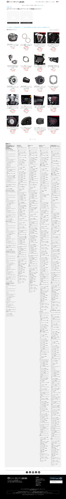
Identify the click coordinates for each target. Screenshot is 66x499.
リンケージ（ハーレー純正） (44, 215)
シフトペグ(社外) (42, 365)
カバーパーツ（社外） (43, 244)
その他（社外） (20, 265)
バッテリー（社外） (43, 287)
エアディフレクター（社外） (22, 155)
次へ (35, 139)
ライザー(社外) (31, 175)
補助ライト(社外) (42, 165)
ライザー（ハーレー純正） (44, 177)
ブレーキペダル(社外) (21, 202)
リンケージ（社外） (43, 216)
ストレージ (41, 310)
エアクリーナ (8, 300)
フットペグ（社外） (43, 204)
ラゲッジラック (53, 206)
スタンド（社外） (54, 232)
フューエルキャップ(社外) (44, 398)
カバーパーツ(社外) (32, 230)
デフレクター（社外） (54, 160)
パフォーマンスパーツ (9, 271)
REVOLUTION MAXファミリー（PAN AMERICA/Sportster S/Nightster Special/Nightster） (10, 147)
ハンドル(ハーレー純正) (32, 171)
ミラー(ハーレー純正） (54, 363)
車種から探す (9, 7)
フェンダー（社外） (43, 263)
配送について (38, 481)
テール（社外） (42, 329)
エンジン (41, 200)
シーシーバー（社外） (21, 171)
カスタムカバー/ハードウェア (44, 231)
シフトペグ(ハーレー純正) (44, 364)
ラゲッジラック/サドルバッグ (10, 159)
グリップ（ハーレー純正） (22, 178)
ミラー (7, 157)
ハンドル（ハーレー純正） (22, 173)
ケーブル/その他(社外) (21, 186)
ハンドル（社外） (42, 176)
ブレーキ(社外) (20, 215)
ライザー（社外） (20, 177)
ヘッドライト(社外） (32, 158)
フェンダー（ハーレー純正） (44, 418)
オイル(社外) (31, 280)
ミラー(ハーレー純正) (43, 190)
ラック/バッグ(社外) (43, 195)
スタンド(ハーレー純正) (21, 210)
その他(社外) (31, 282)
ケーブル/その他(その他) (32, 184)
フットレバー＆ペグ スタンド (44, 202)
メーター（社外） (42, 268)
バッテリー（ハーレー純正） (44, 286)
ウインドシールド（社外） (44, 317)
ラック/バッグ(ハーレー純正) (44, 194)
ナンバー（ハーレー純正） (44, 264)
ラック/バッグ (42, 193)
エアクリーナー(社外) (32, 218)
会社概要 (37, 477)
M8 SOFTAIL (41, 146)
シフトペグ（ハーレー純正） (44, 205)
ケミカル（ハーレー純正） (22, 267)
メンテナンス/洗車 (9, 188)
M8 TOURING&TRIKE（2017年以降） (30, 27)
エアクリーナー (8, 166)
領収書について (38, 485)
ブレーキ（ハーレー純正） (44, 253)
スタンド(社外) (20, 211)
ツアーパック (53, 205)
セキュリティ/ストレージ (10, 189)
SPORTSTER (19, 145)
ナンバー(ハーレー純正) (32, 251)
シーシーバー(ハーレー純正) (33, 168)
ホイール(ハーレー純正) (21, 239)
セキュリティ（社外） (43, 309)
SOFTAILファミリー (42, 145)
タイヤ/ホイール (8, 181)
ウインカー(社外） (32, 160)
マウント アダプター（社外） (44, 219)
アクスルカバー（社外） (43, 247)
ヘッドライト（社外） (21, 159)
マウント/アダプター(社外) (22, 205)
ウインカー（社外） (21, 161)
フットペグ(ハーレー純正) (22, 195)
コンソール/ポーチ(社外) (55, 163)
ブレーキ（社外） (42, 254)
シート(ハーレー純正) (32, 166)
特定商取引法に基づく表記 (40, 479)
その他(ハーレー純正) (32, 281)
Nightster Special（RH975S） (10, 190)
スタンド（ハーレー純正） (55, 231)
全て (7, 27)
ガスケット (19, 274)
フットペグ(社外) (20, 196)
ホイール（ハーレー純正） (44, 259)
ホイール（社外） (54, 264)
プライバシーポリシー (39, 478)
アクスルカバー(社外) (32, 235)
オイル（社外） (42, 298)
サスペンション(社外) (21, 218)
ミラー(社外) (31, 188)
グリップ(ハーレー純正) (32, 176)
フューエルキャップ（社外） (44, 241)
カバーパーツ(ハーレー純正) (11, 175)
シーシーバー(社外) (32, 169)
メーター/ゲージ (42, 266)
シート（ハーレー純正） (21, 167)
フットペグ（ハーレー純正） (44, 203)
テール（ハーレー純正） (55, 171)
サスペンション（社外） (43, 257)
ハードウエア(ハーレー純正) (11, 177)
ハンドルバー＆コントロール (10, 197)
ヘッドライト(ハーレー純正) (33, 157)
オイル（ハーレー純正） (43, 297)
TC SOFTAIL (41, 311)
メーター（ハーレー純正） (44, 267)
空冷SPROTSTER (19, 146)
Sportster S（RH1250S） (10, 149)
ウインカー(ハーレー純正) (33, 159)
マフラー (7, 158)
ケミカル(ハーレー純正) (32, 276)
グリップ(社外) (31, 177)
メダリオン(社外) (31, 232)
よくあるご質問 (38, 482)
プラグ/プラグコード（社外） (22, 263)
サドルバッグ (53, 367)
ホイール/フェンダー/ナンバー (22, 238)
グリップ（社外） (20, 179)
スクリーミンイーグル (9, 160)
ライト (7, 152)
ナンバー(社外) (20, 243)
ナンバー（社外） (42, 265)
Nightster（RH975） (9, 221)
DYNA (29, 146)
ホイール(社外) (31, 247)
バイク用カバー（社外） (21, 278)
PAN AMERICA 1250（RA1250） (10, 251)
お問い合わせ (39, 5)
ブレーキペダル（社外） (43, 210)
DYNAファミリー (30, 145)
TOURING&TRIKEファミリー (18, 27)
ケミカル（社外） (20, 268)
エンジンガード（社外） (21, 222)
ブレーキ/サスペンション (10, 210)
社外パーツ (8, 235)
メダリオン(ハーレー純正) (11, 176)
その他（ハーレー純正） (21, 264)
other (41, 201)
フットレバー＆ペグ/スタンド (10, 161)
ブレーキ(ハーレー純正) (32, 240)
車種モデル (11, 27)
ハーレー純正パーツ (10, 162)
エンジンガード (8, 206)
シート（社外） (20, 168)
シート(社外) (31, 167)
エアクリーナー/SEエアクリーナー (44, 27)
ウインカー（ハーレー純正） (22, 160)
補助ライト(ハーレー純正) (44, 164)
